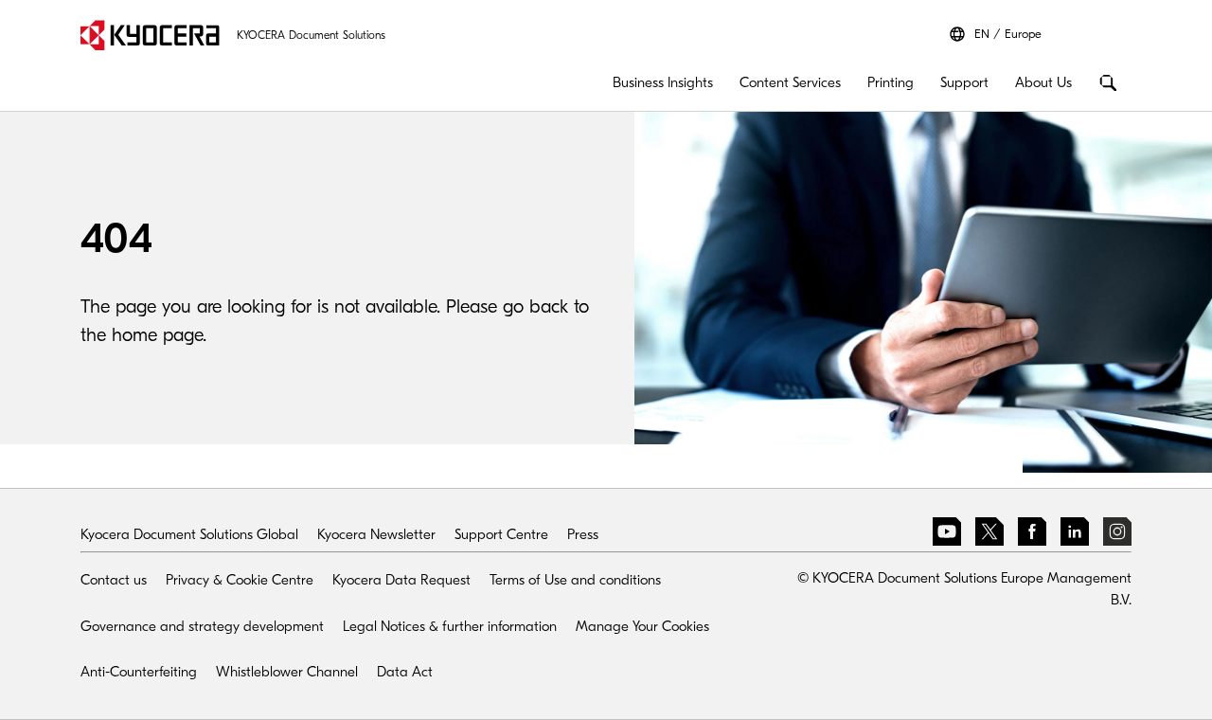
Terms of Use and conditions (575, 579)
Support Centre (501, 534)
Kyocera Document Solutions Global (189, 534)
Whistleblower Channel (287, 671)
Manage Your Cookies (642, 626)
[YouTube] (947, 534)
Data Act (405, 671)
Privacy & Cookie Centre (239, 579)
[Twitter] (989, 534)
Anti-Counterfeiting (138, 671)
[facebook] (1032, 534)
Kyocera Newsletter (376, 534)
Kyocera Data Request (401, 579)
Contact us (113, 579)
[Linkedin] (1074, 534)
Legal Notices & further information (450, 626)
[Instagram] (1117, 534)
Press (582, 534)
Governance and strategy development (202, 626)
